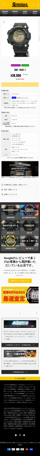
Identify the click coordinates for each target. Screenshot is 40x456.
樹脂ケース (15, 147)
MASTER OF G (16, 65)
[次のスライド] (24, 313)
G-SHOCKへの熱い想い (29, 415)
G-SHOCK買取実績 (28, 419)
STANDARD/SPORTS (10, 248)
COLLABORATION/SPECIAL (29, 218)
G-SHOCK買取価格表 (15, 419)
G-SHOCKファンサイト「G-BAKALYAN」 (19, 345)
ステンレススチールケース (19, 149)
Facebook (12, 428)
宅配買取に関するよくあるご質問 (17, 413)
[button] (3, 5)
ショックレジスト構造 (17, 142)
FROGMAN (25, 65)
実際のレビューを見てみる (20, 281)
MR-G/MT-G (29, 248)
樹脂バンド (15, 151)
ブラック (14, 155)
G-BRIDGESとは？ (19, 372)
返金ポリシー (34, 442)
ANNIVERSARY (10, 218)
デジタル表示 (15, 134)
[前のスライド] (16, 313)
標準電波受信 (15, 136)
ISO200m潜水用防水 (17, 144)
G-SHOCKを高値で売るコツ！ (13, 417)
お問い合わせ (28, 426)
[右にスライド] (24, 60)
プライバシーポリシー (22, 442)
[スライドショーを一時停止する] (37, 313)
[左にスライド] (16, 60)
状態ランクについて (22, 97)
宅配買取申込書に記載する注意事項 (18, 424)
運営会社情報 (17, 421)
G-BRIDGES (22, 452)
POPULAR (29, 233)
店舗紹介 (18, 415)
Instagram (19, 428)
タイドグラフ (15, 140)
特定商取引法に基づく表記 (7, 442)
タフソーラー (15, 138)
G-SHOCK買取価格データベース (19, 410)
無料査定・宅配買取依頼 (16, 426)
